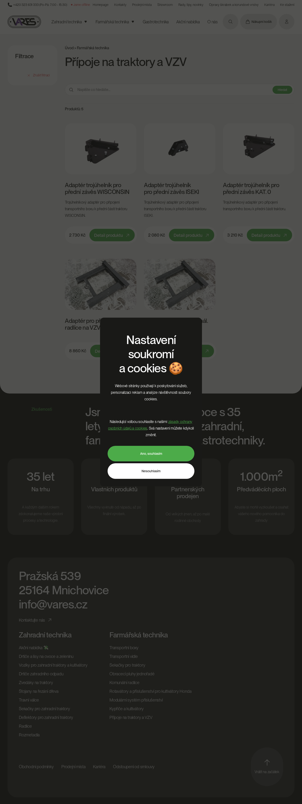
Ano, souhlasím (151, 453)
